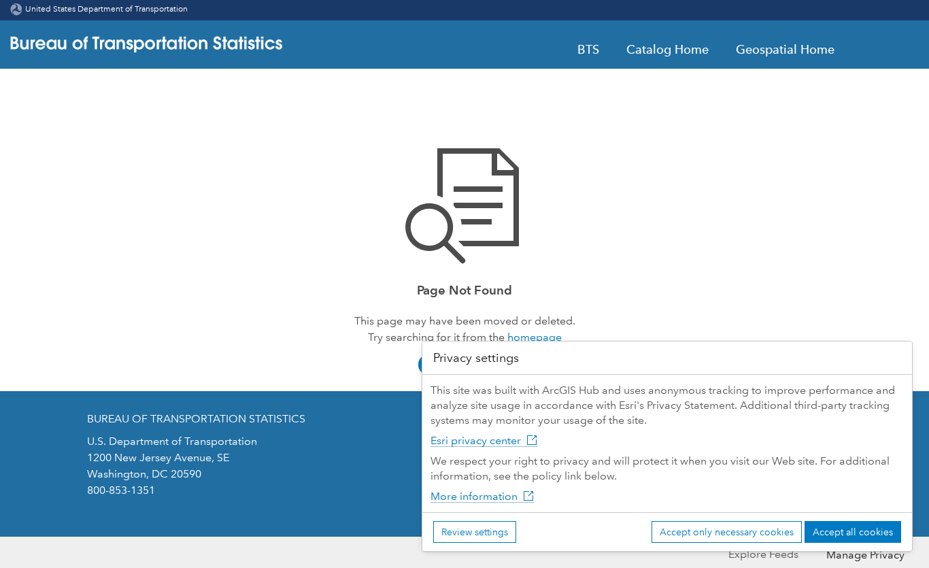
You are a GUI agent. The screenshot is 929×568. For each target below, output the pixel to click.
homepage (534, 337)
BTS (588, 49)
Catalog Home (667, 49)
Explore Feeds (763, 554)
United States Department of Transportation (106, 9)
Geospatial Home (785, 49)
